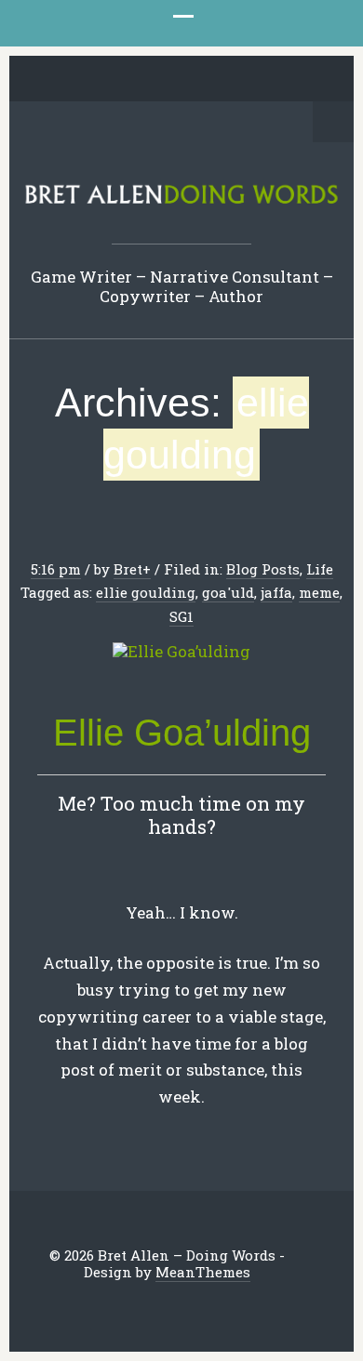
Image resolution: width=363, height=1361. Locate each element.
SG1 (181, 616)
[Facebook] (110, 80)
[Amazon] (254, 80)
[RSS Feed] (283, 80)
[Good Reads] (225, 80)
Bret (128, 569)
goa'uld (228, 592)
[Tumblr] (196, 80)
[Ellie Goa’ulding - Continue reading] (181, 652)
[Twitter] (81, 80)
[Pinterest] (167, 80)
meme (319, 592)
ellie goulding (145, 592)
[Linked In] (138, 80)
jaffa (276, 592)
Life (319, 569)
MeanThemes (202, 1271)
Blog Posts (263, 569)
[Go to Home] (181, 200)
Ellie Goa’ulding (182, 732)
